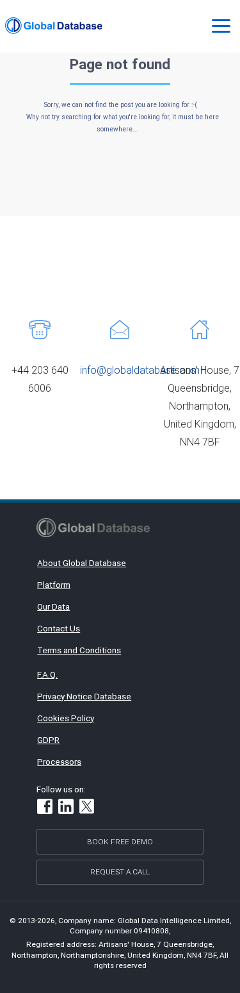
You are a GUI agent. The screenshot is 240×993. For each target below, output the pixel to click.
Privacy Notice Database (84, 696)
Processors (59, 761)
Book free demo (120, 841)
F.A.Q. (47, 674)
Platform (53, 584)
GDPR (48, 740)
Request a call (120, 871)
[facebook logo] (44, 808)
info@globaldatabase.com (140, 369)
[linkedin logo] (66, 808)
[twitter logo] (87, 807)
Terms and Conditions (79, 650)
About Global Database (81, 563)
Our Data (53, 606)
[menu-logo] (53, 25)
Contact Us (58, 628)
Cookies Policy (65, 718)
